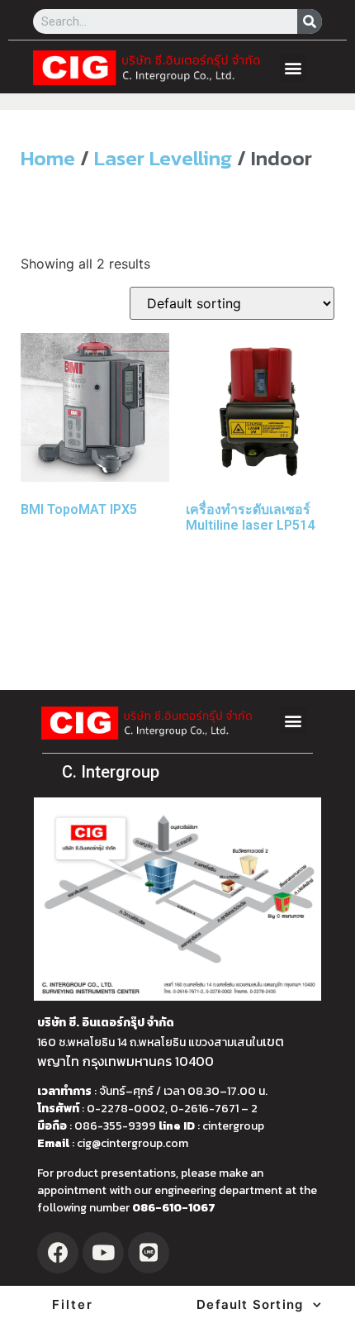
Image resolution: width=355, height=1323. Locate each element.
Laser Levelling (163, 158)
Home (48, 158)
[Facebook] (57, 1252)
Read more (67, 568)
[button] (293, 68)
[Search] (309, 21)
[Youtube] (103, 1252)
